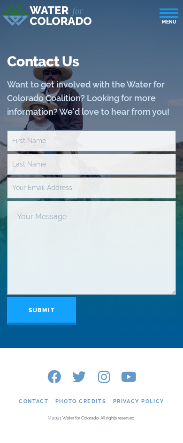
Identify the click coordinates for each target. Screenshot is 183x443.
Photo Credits (80, 401)
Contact (33, 401)
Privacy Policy (138, 401)
